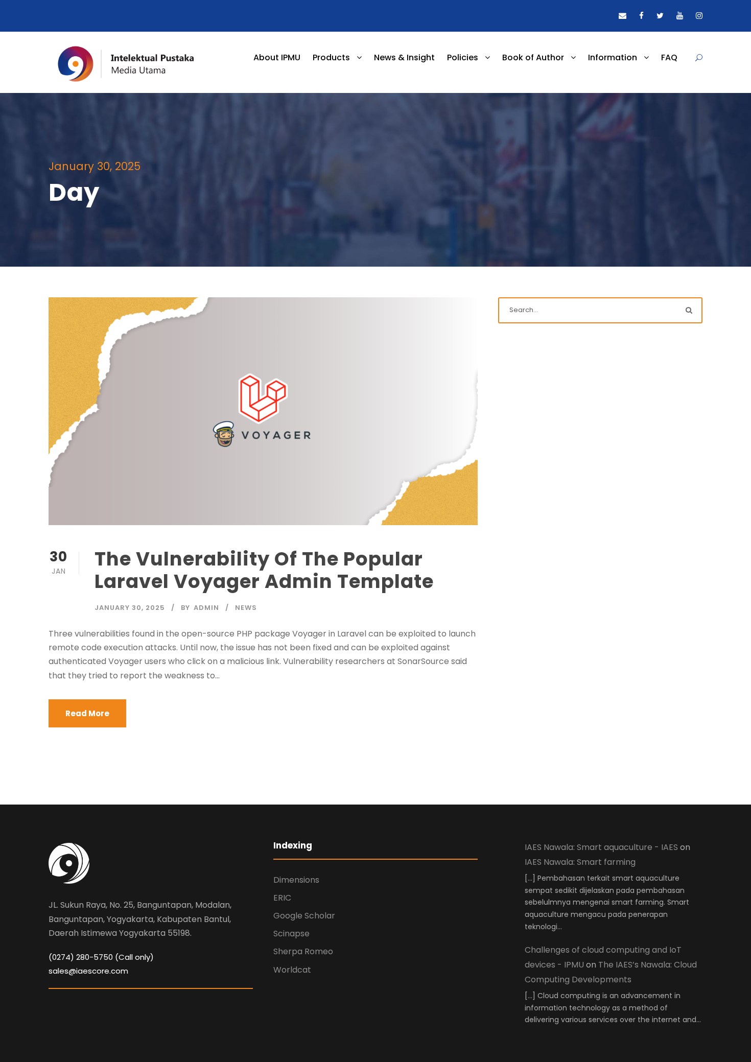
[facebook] (641, 15)
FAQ (669, 57)
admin (206, 607)
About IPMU (276, 57)
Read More (87, 713)
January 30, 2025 (130, 607)
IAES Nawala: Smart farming (580, 862)
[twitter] (660, 15)
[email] (622, 15)
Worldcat (292, 970)
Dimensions (296, 880)
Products (331, 57)
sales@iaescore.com (88, 970)
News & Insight (404, 57)
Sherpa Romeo (303, 951)
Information (612, 57)
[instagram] (699, 15)
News (246, 607)
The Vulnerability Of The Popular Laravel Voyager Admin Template (264, 570)
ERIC (282, 898)
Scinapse (291, 933)
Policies (462, 57)
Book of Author (533, 57)
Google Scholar (304, 916)
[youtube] (679, 15)
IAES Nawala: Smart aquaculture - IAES (601, 847)
